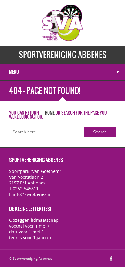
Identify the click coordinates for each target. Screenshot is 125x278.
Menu (14, 71)
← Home (47, 112)
